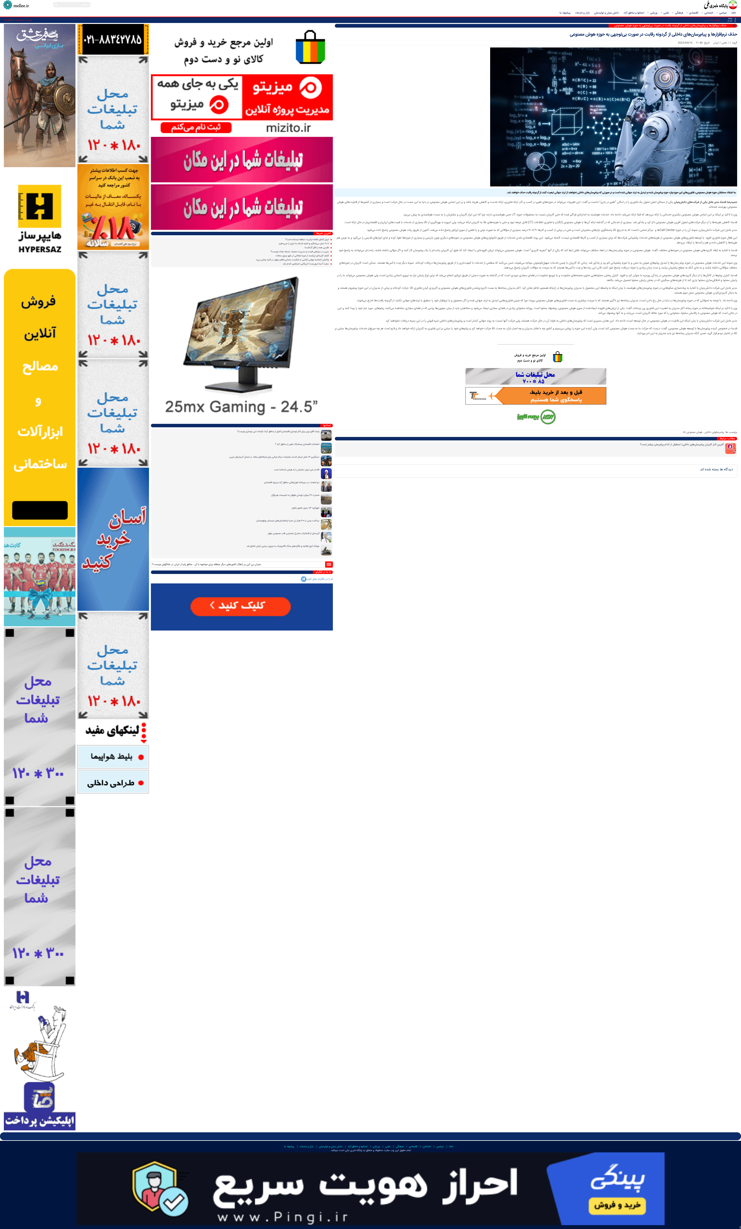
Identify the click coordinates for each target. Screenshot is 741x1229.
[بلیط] (113, 757)
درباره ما (28, 20)
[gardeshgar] (39, 576)
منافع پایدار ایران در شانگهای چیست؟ (316, 564)
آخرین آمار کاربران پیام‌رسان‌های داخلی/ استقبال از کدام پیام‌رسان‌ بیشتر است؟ (682, 444)
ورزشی (653, 13)
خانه (733, 13)
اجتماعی (708, 13)
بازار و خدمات (582, 13)
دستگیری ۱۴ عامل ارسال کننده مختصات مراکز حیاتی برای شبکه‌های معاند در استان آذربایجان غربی (274, 457)
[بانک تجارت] (113, 539)
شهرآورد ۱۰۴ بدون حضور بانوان (305, 508)
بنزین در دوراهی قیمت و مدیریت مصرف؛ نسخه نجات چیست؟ (300, 252)
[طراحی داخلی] (113, 782)
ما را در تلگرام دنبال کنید (320, 579)
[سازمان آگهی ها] (113, 39)
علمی (666, 13)
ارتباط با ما (8, 20)
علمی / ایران (720, 43)
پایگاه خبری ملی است (350, 1150)
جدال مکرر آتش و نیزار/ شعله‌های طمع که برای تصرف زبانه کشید (205, 564)
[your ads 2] (39, 897)
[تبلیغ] (39, 347)
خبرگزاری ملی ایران (712, 5)
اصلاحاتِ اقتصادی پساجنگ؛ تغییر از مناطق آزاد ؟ (297, 444)
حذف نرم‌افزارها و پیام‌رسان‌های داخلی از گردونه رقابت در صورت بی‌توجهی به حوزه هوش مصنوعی (653, 34)
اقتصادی (693, 13)
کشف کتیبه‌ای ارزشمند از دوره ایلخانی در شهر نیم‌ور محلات (302, 256)
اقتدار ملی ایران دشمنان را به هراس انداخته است (296, 470)
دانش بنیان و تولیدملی (606, 13)
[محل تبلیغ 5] (113, 665)
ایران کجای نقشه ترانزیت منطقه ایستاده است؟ (307, 239)
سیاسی (723, 13)
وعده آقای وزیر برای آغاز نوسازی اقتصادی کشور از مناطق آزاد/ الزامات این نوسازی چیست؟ (278, 431)
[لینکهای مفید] (113, 732)
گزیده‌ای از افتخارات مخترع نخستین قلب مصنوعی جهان (293, 533)
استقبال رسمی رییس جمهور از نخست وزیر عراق (268, 564)
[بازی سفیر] (39, 95)
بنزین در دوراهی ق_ (696, 20)
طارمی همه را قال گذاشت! (317, 248)
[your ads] (39, 716)
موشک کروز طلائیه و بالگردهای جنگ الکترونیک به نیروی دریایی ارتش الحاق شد (283, 546)
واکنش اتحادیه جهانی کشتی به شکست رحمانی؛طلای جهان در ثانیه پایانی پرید (292, 260)
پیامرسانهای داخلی (714, 432)
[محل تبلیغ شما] (113, 109)
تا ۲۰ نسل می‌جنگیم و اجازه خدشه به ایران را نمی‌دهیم (304, 243)
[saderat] (39, 1058)
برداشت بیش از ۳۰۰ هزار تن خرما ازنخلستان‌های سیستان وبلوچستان (287, 521)
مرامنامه (19, 20)
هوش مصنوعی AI (692, 432)
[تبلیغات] (113, 207)
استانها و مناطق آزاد (633, 13)
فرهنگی (679, 13)
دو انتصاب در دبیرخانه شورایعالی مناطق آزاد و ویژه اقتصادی (291, 482)
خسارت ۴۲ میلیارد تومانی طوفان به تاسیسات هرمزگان (295, 495)
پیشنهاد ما (565, 13)
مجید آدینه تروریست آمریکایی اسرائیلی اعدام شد (306, 264)
